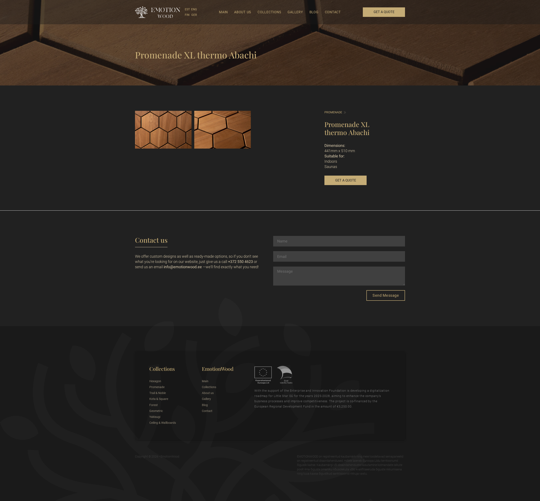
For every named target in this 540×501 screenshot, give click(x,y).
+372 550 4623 (240, 261)
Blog (314, 12)
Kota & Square (158, 399)
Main (223, 12)
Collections (269, 12)
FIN (187, 14)
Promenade (333, 112)
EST (187, 9)
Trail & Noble (157, 393)
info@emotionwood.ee (183, 267)
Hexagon (155, 381)
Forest (153, 405)
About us (242, 12)
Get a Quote (384, 12)
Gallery (295, 12)
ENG (194, 9)
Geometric (156, 411)
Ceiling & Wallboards (162, 422)
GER (194, 14)
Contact (333, 12)
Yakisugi (154, 416)
